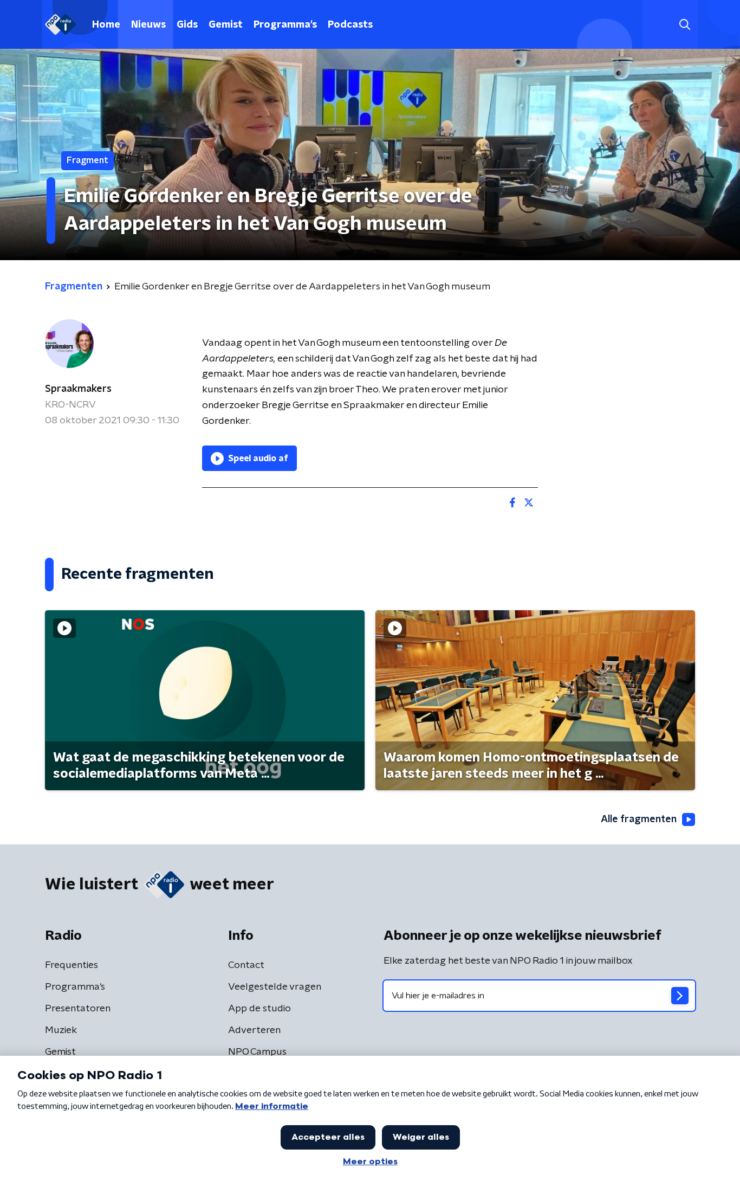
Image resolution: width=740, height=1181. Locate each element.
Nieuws (148, 25)
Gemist (226, 25)
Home (106, 25)
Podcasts (350, 25)
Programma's (285, 25)
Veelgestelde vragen (274, 987)
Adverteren (254, 1030)
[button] (684, 25)
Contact (246, 965)
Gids (187, 25)
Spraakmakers (78, 389)
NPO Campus (257, 1052)
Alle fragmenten (639, 819)
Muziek (61, 1030)
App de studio (259, 1009)
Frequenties (71, 965)
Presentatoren (78, 1009)
